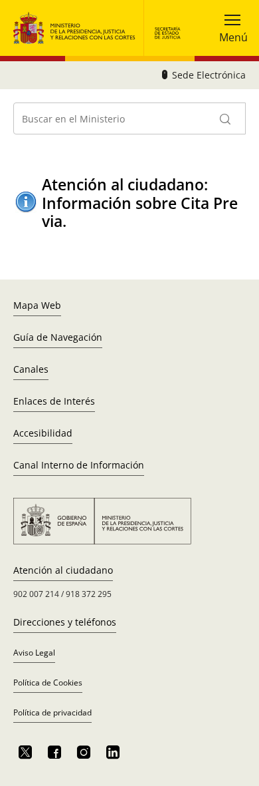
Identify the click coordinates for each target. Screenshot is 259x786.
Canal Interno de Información (78, 465)
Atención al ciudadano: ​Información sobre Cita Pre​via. (140, 203)
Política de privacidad (52, 712)
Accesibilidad (42, 433)
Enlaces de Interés (54, 401)
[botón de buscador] (225, 118)
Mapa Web (37, 305)
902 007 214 (36, 594)
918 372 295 (89, 594)
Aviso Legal (34, 652)
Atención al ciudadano (63, 570)
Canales (30, 369)
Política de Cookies (47, 682)
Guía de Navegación (57, 337)
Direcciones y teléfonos (64, 622)
